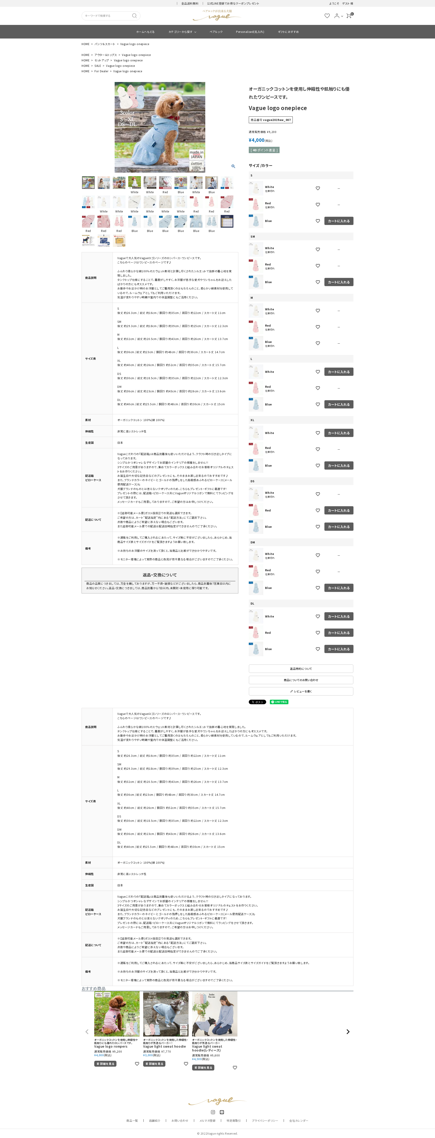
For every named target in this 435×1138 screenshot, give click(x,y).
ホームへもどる (145, 32)
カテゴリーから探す (180, 32)
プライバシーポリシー (265, 1120)
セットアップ (101, 60)
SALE (97, 66)
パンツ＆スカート (104, 44)
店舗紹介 (154, 1120)
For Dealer (101, 71)
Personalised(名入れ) (250, 32)
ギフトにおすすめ (288, 32)
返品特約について (301, 668)
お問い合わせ (180, 1120)
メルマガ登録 (208, 1120)
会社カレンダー (298, 1120)
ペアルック (216, 32)
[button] (87, 1032)
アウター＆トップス (105, 55)
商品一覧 (132, 1120)
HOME (85, 44)
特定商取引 (234, 1120)
